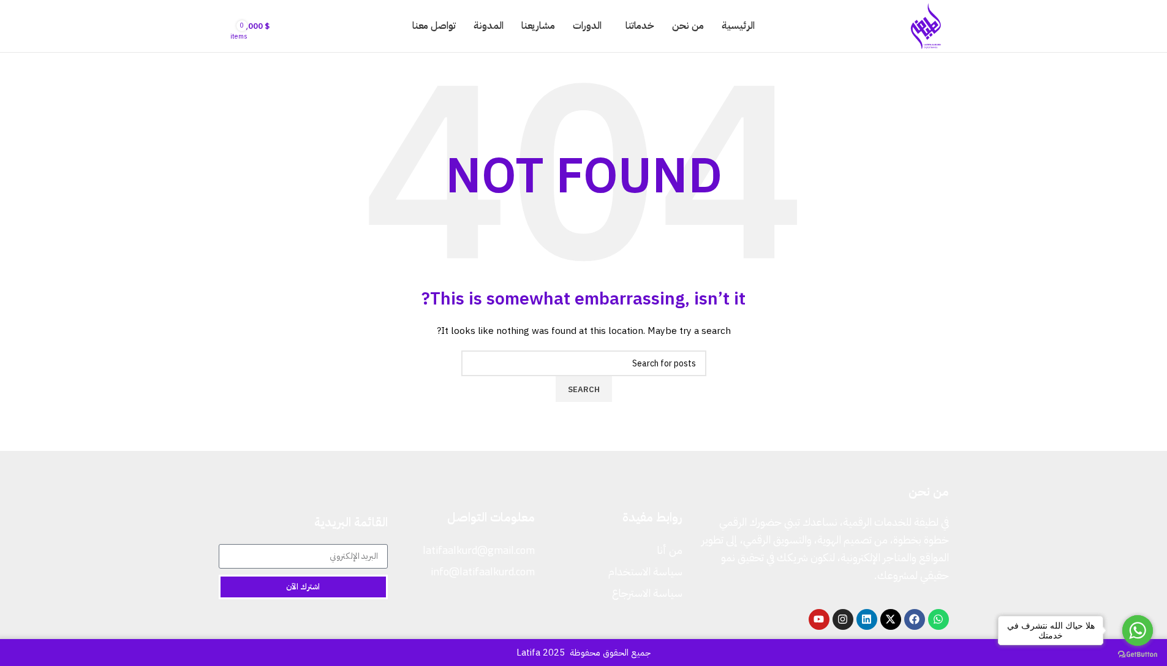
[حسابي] (224, 26)
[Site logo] (926, 25)
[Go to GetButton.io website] (1137, 653)
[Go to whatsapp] (1137, 630)
